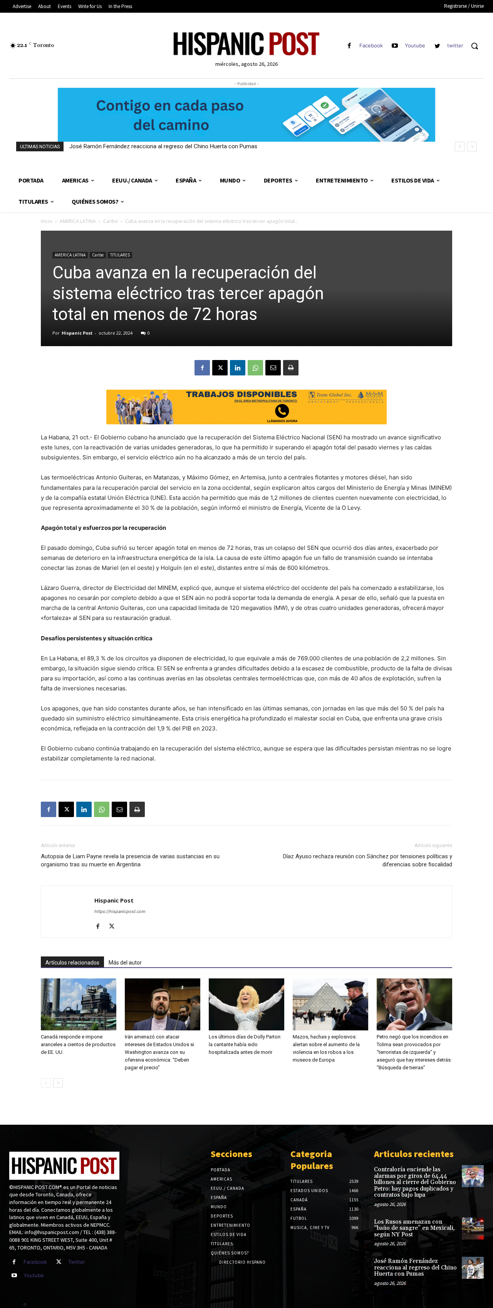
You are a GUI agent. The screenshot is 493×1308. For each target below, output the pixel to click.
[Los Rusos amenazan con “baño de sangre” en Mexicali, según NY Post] (473, 1228)
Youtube (415, 45)
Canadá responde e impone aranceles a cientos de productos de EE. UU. (78, 1044)
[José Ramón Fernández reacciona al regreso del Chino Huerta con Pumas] (473, 1268)
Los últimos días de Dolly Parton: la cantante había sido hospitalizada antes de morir (245, 1044)
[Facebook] (349, 46)
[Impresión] (290, 367)
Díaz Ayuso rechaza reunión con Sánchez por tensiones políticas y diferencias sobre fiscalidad (367, 860)
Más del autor (125, 963)
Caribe (110, 221)
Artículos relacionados (72, 963)
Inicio (46, 221)
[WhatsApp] (255, 367)
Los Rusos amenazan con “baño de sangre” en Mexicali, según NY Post (414, 1228)
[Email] (273, 367)
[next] (472, 146)
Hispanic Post (77, 333)
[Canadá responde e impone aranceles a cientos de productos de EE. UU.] (78, 1004)
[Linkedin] (237, 367)
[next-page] (58, 1083)
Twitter (76, 1262)
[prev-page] (45, 1083)
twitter (455, 45)
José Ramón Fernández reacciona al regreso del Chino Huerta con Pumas (163, 146)
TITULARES (120, 255)
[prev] (459, 146)
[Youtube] (395, 46)
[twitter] (437, 46)
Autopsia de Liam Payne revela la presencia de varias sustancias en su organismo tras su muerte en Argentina (130, 860)
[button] (474, 46)
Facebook (371, 45)
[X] (220, 367)
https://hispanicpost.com (120, 911)
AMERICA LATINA (78, 221)
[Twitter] (59, 1262)
